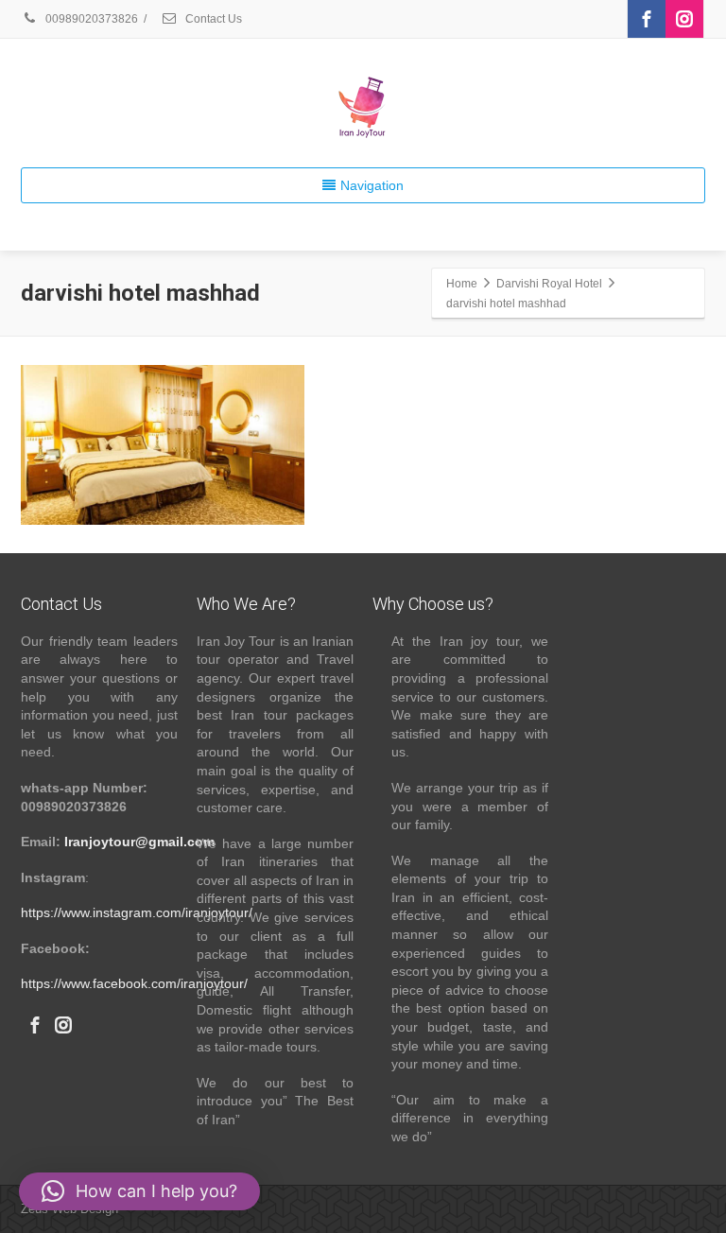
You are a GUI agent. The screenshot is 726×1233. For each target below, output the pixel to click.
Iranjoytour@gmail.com (139, 841)
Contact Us (212, 19)
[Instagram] (684, 19)
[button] (139, 1191)
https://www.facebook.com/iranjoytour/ (134, 983)
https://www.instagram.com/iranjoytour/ (136, 912)
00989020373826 (90, 19)
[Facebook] (647, 19)
